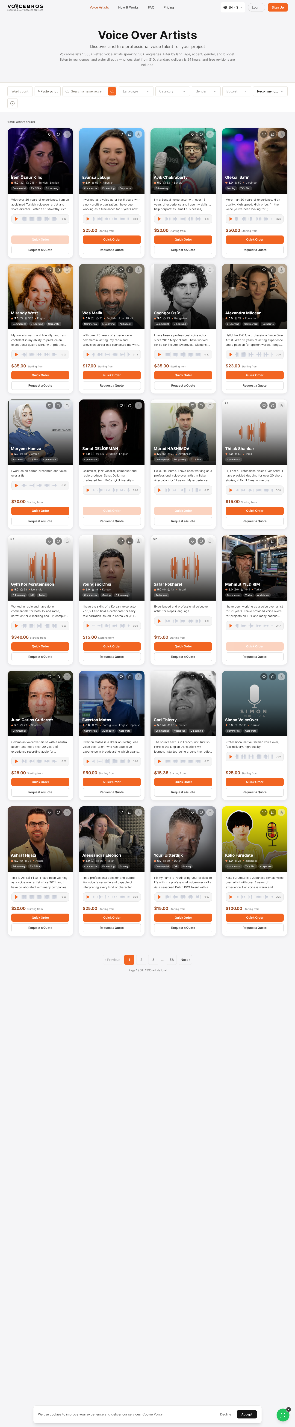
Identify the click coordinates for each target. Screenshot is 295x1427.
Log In (256, 7)
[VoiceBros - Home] (25, 7)
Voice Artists (99, 7)
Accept (246, 1414)
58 (172, 960)
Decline (225, 1414)
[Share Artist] (67, 134)
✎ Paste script (48, 91)
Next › (185, 960)
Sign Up (278, 7)
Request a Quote (40, 250)
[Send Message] (58, 134)
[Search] (112, 91)
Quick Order (40, 239)
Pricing (169, 7)
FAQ (151, 7)
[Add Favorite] (49, 134)
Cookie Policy (152, 1414)
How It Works (128, 7)
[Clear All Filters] (12, 103)
